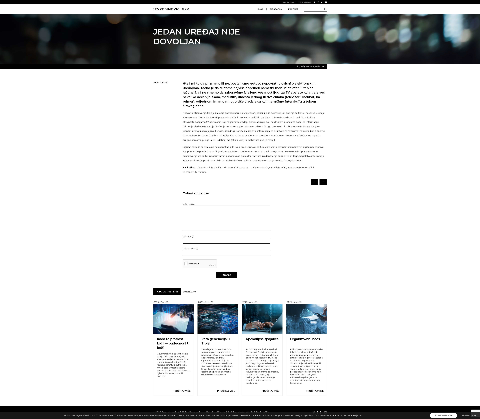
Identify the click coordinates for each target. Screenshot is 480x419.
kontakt (293, 9)
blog (171, 9)
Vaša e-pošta (190, 248)
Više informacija (469, 415)
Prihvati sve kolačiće (443, 415)
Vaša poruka (189, 204)
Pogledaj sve (189, 292)
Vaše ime (188, 236)
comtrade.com (289, 2)
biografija (276, 9)
